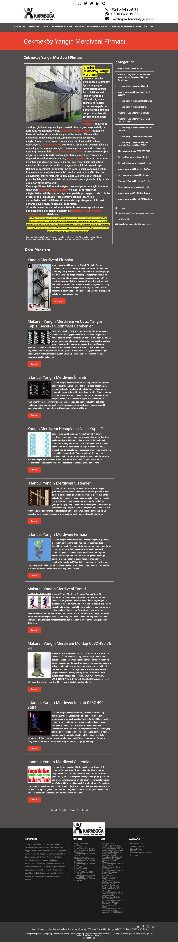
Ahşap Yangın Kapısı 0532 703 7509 (134, 151)
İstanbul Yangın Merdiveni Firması (133, 107)
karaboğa (28, 934)
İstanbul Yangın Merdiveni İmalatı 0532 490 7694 (84, 876)
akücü (138, 934)
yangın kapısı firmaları (52, 934)
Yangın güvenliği (52, 144)
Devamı (58, 301)
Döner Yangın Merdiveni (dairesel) (133, 187)
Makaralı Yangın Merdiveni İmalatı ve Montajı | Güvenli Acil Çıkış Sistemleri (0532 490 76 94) (111, 887)
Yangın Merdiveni (62, 26)
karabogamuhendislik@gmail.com (133, 19)
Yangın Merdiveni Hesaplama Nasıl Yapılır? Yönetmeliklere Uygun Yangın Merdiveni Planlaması (112, 858)
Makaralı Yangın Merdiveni (91, 26)
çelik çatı (132, 934)
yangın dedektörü (153, 213)
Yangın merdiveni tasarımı (54, 189)
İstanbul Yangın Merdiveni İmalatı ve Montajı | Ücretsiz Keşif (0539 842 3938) (112, 911)
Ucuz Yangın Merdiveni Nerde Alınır (134, 175)
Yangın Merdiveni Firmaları (130, 68)
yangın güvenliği (75, 158)
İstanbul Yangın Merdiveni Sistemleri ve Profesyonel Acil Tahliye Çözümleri (112, 866)
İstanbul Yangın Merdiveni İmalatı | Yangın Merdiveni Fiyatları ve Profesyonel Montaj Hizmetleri (112, 851)
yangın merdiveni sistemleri (68, 151)
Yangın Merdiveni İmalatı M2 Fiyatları (135, 199)
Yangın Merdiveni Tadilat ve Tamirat (134, 193)
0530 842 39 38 (125, 14)
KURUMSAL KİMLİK (39, 26)
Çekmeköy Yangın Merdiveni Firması (134, 163)
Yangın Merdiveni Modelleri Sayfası (134, 169)
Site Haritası (89, 938)
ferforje (35, 934)
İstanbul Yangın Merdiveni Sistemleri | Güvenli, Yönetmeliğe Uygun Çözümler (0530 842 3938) (112, 903)
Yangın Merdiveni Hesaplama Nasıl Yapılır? (84, 858)
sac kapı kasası (109, 934)
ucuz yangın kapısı (68, 934)
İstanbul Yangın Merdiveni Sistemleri (135, 101)
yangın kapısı (97, 934)
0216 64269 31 (125, 9)
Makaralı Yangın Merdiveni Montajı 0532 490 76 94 (83, 872)
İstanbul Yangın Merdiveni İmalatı (133, 86)
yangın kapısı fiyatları (84, 934)
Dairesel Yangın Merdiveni (125, 26)
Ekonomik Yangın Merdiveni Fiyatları (134, 181)
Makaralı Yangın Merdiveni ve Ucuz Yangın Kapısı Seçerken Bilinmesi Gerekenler (134, 77)
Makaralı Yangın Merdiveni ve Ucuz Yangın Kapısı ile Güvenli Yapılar (112, 845)
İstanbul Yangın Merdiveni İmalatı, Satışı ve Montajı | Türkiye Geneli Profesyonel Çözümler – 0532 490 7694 (112, 895)
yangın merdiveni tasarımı (76, 130)
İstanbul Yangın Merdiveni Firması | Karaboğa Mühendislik (112, 872)
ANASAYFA (19, 26)
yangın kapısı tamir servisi (130, 213)
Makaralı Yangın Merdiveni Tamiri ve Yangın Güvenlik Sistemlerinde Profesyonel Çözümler (111, 878)
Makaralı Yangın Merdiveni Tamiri (133, 113)
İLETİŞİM (148, 26)
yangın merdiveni (121, 934)
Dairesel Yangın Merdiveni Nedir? (133, 157)
